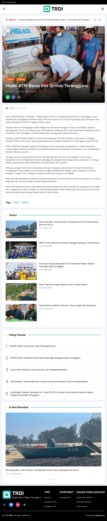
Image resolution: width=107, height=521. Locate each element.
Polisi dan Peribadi (83, 502)
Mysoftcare (100, 515)
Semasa (21, 79)
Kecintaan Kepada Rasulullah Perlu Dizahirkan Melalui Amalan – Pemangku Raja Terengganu (54, 20)
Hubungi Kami (65, 497)
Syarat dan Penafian (84, 497)
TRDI (10, 515)
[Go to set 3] (55, 479)
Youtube (47, 497)
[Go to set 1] (51, 479)
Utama (10, 79)
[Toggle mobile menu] (102, 9)
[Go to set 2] (53, 479)
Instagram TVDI (50, 506)
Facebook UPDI (50, 502)
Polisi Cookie (81, 506)
